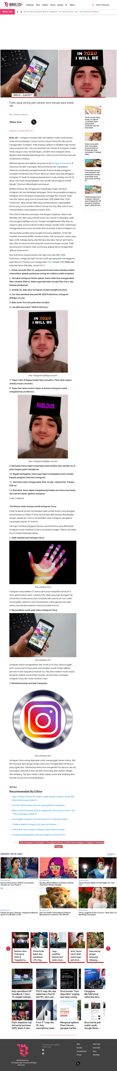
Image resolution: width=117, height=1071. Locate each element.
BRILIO (17, 95)
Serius (53, 5)
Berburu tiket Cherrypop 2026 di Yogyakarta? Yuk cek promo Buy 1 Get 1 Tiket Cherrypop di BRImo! (61, 12)
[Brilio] (13, 5)
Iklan (78, 1044)
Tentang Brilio (82, 1051)
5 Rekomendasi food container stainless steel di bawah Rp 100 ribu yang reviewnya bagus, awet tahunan (93, 201)
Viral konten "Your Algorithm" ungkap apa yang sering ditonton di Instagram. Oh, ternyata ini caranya (70, 994)
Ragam (45, 5)
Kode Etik (96, 1048)
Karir (94, 1051)
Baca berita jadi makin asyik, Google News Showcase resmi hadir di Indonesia (93, 1025)
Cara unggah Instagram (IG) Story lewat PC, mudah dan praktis (40, 819)
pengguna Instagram (61, 163)
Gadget (27, 95)
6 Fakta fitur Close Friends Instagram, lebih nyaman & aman (38, 829)
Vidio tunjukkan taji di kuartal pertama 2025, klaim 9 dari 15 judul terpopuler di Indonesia (22, 1025)
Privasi (79, 1055)
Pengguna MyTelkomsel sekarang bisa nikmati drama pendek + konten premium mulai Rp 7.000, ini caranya (93, 994)
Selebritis (30, 5)
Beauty (60, 5)
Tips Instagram (27, 842)
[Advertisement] (58, 32)
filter (50, 262)
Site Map (96, 1055)
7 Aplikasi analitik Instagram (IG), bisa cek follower (34, 824)
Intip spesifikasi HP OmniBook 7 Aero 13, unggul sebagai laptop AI (22, 994)
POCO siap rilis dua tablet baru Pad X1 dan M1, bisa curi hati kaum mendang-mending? (46, 994)
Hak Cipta (96, 1044)
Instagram (40, 842)
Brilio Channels (103, 5)
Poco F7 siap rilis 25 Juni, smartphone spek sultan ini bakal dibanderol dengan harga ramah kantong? (46, 1025)
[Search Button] (93, 5)
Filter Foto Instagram (75, 842)
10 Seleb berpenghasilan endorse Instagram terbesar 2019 (38, 835)
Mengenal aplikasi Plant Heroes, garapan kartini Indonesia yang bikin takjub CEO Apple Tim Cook (69, 1025)
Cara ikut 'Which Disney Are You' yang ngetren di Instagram (38, 805)
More (72, 5)
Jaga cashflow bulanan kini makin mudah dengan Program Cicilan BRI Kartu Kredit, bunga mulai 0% (43, 798)
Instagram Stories (55, 842)
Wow (38, 5)
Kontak (79, 1048)
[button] (18, 12)
